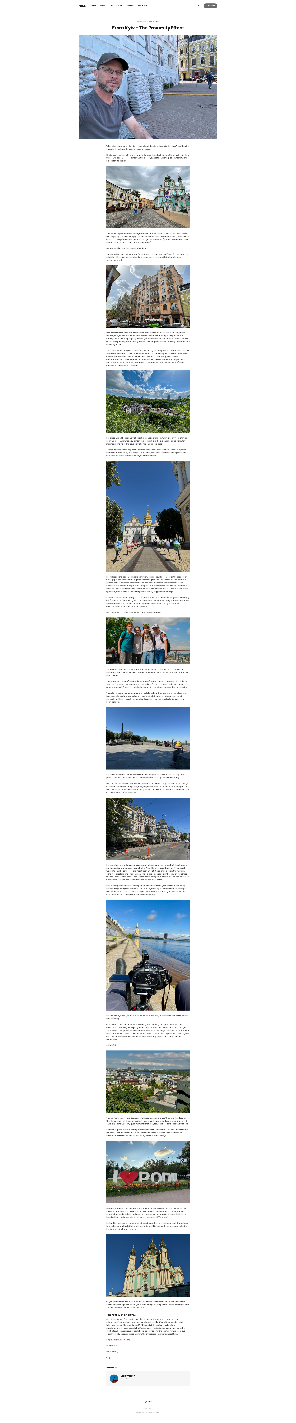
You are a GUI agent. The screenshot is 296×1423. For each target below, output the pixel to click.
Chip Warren (127, 1375)
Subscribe (210, 5)
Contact (148, 1408)
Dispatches (154, 22)
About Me (142, 5)
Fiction (119, 5)
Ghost (158, 1412)
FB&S (82, 5)
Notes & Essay (106, 5)
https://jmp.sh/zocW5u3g (118, 1339)
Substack (130, 5)
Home (93, 5)
